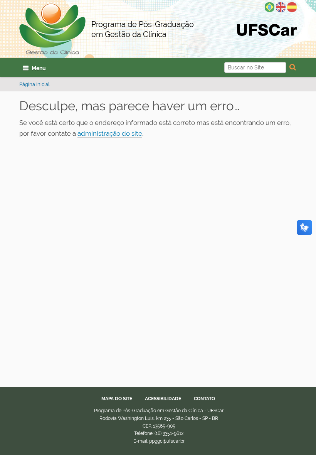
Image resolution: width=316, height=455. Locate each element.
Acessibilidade (163, 398)
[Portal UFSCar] (267, 29)
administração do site (109, 133)
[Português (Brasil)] (269, 6)
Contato (204, 398)
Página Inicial (34, 84)
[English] (281, 6)
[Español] (292, 6)
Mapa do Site (116, 398)
